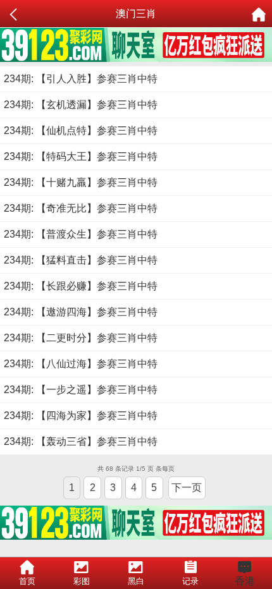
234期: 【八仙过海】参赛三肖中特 (81, 363)
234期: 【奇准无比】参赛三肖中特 (81, 208)
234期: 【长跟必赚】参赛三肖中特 (81, 286)
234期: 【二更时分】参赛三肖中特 (81, 337)
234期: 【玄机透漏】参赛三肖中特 (81, 104)
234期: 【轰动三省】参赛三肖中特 (81, 441)
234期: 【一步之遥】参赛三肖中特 (81, 389)
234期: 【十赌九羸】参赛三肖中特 (81, 182)
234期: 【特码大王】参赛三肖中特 (81, 156)
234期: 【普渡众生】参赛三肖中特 (81, 234)
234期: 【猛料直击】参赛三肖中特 (81, 260)
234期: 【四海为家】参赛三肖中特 (81, 415)
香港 (245, 581)
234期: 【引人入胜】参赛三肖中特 (81, 78)
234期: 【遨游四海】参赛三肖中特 (81, 312)
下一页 (186, 487)
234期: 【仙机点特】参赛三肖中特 (81, 130)
